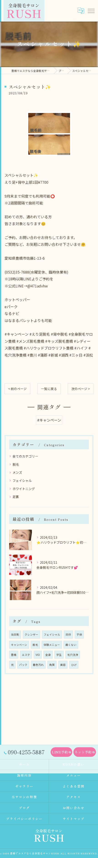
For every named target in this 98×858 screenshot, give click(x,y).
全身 (48, 655)
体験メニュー (52, 645)
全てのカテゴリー (25, 456)
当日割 (15, 634)
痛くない (70, 645)
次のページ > (80, 388)
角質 (52, 665)
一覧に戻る (49, 388)
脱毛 (16, 464)
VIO (38, 655)
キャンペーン (19, 645)
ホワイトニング (24, 488)
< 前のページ (17, 388)
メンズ (17, 472)
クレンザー (31, 634)
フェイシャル (22, 480)
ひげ (74, 665)
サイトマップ (74, 818)
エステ (26, 655)
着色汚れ (38, 665)
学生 (59, 655)
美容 (63, 665)
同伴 (68, 634)
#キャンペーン (49, 420)
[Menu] (91, 11)
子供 (79, 634)
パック (23, 665)
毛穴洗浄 (72, 655)
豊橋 (13, 655)
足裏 (16, 496)
